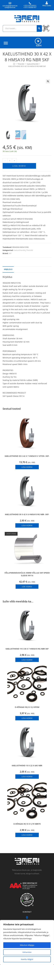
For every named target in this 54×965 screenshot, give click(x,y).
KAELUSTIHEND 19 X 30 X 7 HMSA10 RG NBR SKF (27, 648)
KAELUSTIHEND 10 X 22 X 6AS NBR (27, 765)
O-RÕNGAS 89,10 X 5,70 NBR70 (27, 824)
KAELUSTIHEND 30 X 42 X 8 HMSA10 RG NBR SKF (27, 66)
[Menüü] (6, 43)
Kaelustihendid (19, 250)
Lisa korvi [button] (27, 467)
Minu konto (46, 5)
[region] (27, 942)
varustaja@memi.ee (9, 6)
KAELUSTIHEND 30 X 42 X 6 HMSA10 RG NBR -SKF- (27, 514)
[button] (48, 81)
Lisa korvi (19, 166)
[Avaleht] (14, 64)
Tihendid (29, 250)
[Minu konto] (46, 3)
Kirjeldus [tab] (8, 269)
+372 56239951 (29, 6)
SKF (10, 253)
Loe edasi (27, 586)
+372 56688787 (29, 7)
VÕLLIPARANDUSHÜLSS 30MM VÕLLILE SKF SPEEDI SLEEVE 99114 (27, 574)
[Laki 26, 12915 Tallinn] (27, 917)
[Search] (39, 28)
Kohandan (27, 952)
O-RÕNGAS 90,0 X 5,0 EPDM (27, 707)
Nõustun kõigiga (27, 945)
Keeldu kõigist (27, 959)
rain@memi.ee (10, 7)
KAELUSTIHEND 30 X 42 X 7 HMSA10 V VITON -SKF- (27, 456)
